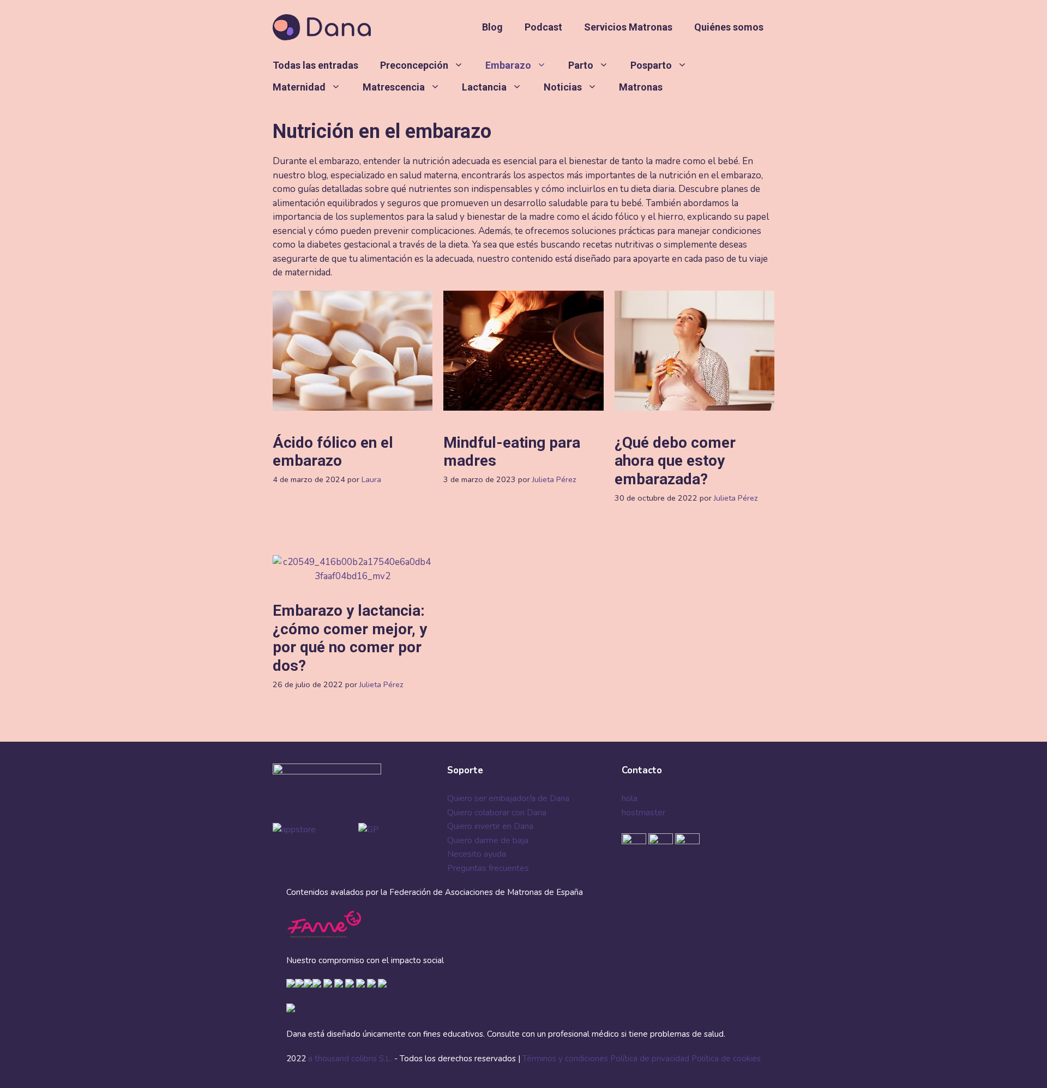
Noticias (563, 87)
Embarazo (508, 65)
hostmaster (643, 813)
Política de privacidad (649, 1058)
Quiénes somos (728, 27)
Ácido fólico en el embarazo (333, 452)
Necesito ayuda (476, 854)
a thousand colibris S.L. (351, 1058)
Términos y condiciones (565, 1058)
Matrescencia (394, 87)
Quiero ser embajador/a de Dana (508, 798)
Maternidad (299, 87)
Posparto (651, 65)
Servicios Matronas (628, 27)
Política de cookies (726, 1058)
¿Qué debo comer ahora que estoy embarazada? (675, 461)
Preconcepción (414, 65)
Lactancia (484, 87)
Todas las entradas (315, 65)
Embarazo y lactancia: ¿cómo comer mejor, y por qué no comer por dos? (350, 638)
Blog (492, 27)
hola (629, 798)
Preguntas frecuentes (488, 868)
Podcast (543, 27)
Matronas (641, 87)
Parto (580, 65)
